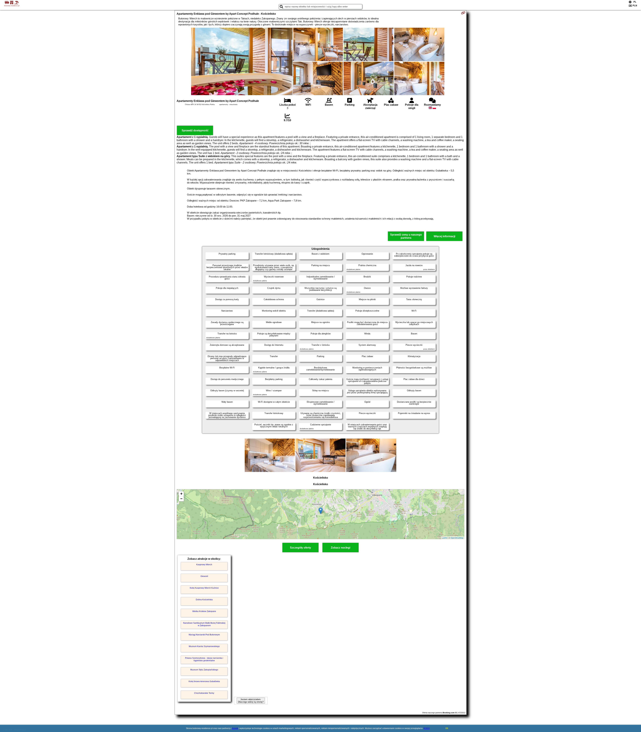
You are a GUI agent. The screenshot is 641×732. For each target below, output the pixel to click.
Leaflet (444, 537)
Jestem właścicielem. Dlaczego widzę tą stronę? (251, 700)
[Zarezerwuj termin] (463, 13)
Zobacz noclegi (340, 547)
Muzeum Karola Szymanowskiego (204, 646)
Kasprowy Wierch (204, 564)
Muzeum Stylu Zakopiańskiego (204, 670)
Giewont (204, 576)
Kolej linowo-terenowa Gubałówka (204, 681)
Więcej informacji (444, 236)
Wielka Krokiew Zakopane (204, 611)
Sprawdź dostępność (195, 130)
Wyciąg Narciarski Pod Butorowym (204, 635)
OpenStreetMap (457, 537)
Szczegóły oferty (300, 547)
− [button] (181, 499)
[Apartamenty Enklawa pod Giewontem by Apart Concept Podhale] (241, 62)
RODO (427, 728)
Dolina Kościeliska (204, 599)
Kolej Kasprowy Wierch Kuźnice (204, 588)
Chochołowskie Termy (204, 693)
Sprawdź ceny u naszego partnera (406, 236)
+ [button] (181, 494)
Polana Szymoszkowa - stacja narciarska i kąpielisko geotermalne (204, 659)
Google (235, 728)
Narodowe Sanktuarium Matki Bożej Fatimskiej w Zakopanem (204, 624)
